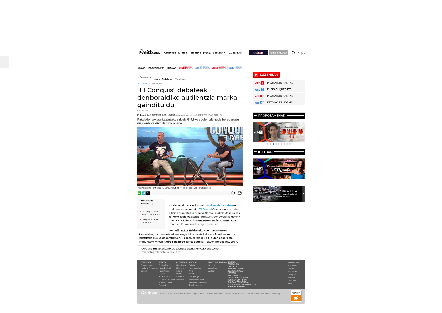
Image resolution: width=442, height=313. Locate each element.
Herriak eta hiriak (237, 280)
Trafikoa (233, 266)
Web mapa (276, 293)
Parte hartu (234, 275)
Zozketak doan (236, 271)
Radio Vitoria (164, 271)
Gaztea (162, 274)
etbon (267, 152)
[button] (267, 144)
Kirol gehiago (194, 277)
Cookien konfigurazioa (234, 293)
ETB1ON (212, 67)
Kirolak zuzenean (196, 285)
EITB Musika (164, 277)
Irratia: (163, 262)
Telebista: (146, 262)
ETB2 (202, 68)
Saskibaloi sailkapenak (198, 282)
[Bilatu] (294, 53)
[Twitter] (148, 193)
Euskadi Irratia (165, 265)
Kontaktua (265, 293)
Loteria (232, 273)
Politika (179, 271)
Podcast (162, 285)
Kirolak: (193, 262)
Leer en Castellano (163, 79)
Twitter (291, 268)
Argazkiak (212, 268)
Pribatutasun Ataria (182, 293)
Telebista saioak (164, 252)
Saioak (141, 68)
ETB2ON (229, 67)
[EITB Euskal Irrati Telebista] (149, 51)
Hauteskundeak (236, 269)
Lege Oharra (198, 293)
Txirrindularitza (195, 268)
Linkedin (291, 278)
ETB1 (186, 68)
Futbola (192, 265)
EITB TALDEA (278, 52)
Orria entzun (146, 77)
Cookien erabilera (214, 293)
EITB (178, 252)
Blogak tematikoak (238, 282)
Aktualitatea (181, 265)
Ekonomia (180, 268)
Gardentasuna (252, 293)
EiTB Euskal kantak (167, 279)
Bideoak (171, 68)
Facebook (292, 265)
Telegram (292, 274)
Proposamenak (271, 115)
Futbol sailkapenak (196, 279)
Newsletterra (293, 262)
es (303, 53)
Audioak (211, 271)
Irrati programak (165, 282)
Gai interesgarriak (238, 278)
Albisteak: (182, 262)
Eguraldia (180, 279)
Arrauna (192, 274)
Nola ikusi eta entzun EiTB (242, 284)
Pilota (191, 271)
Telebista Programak (149, 268)
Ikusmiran (180, 277)
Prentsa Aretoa (286, 191)
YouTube (292, 281)
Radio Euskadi (165, 268)
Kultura (179, 274)
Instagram (292, 272)
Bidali (240, 193)
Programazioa (156, 68)
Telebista (147, 252)
